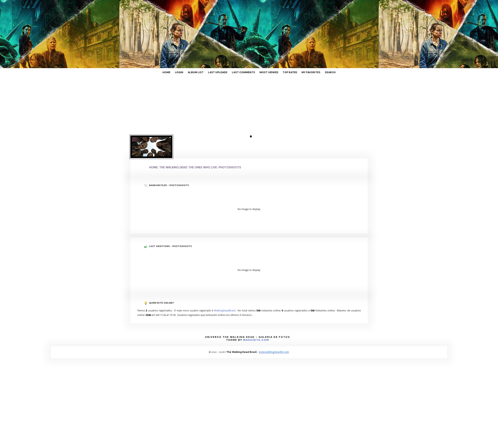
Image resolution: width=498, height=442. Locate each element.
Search (316, 72)
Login (190, 72)
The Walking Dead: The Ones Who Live (188, 148)
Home (180, 72)
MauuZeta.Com (256, 321)
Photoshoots (230, 148)
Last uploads (222, 72)
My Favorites (300, 72)
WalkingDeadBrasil (224, 291)
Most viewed (265, 72)
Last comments (244, 72)
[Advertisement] (249, 106)
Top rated (282, 72)
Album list (204, 72)
